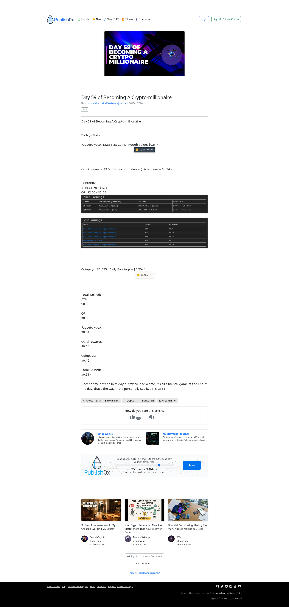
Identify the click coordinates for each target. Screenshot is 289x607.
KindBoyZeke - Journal (114, 103)
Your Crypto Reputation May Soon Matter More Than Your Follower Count (144, 529)
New (98, 19)
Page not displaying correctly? (144, 572)
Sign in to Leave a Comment (146, 556)
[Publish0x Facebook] (218, 586)
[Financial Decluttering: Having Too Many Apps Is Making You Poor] (188, 510)
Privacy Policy (236, 593)
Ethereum (144, 19)
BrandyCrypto (98, 537)
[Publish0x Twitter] (222, 586)
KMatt (179, 537)
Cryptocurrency (92, 400)
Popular (85, 19)
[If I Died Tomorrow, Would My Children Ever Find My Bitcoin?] (101, 510)
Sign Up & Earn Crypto (226, 19)
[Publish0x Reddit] (231, 586)
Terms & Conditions (218, 593)
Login (204, 19)
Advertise (101, 586)
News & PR (112, 19)
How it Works (53, 586)
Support (112, 586)
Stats (92, 586)
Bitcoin (128, 19)
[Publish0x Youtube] (240, 586)
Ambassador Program (78, 586)
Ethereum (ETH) (167, 400)
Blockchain (147, 400)
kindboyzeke (92, 103)
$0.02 (84, 109)
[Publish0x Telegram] (227, 586)
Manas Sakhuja (141, 537)
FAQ (64, 586)
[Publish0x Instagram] (235, 586)
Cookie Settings (125, 586)
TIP (193, 465)
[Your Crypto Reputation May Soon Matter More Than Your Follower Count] (144, 510)
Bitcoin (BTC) (112, 400)
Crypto (130, 400)
